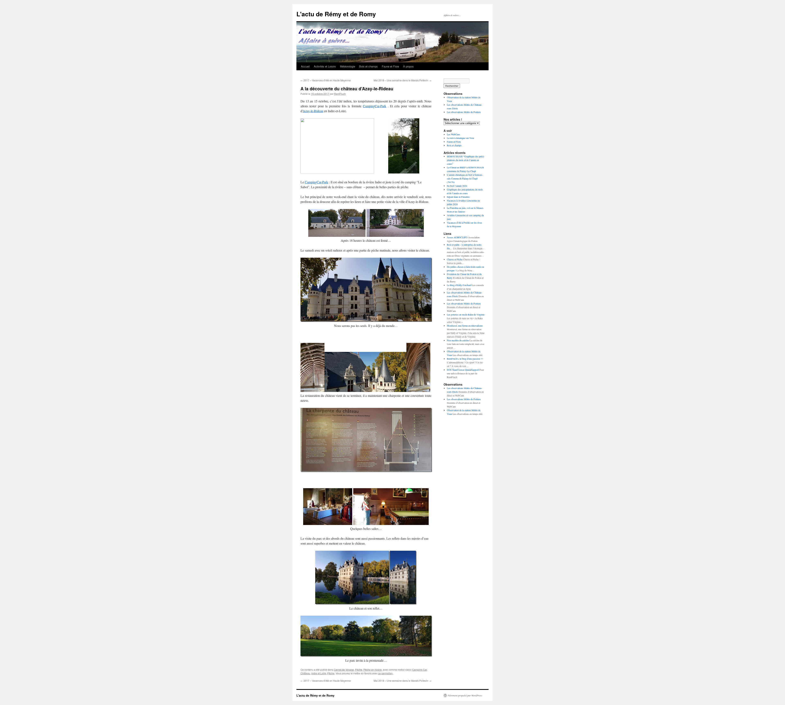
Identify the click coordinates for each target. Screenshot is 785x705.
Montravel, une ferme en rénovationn (465, 325)
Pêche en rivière (372, 669)
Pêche (358, 669)
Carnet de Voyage (344, 669)
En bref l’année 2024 (457, 185)
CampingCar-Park (374, 106)
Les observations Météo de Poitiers (464, 112)
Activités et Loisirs (325, 66)
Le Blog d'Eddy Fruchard (459, 285)
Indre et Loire (318, 673)
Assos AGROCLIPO (457, 237)
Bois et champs (368, 66)
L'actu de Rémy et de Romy (336, 13)
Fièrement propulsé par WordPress (465, 695)
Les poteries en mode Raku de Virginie (465, 314)
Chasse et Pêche (454, 259)
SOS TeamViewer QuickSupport (463, 369)
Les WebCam (453, 134)
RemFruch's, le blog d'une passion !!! (465, 358)
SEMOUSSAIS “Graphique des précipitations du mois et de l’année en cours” (465, 160)
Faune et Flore (390, 66)
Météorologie (347, 66)
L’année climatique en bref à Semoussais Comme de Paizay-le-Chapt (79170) (465, 178)
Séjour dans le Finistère (458, 196)
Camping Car (419, 669)
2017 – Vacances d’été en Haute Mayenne (326, 80)
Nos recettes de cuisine (458, 340)
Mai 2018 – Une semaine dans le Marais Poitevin (402, 80)
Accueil (305, 66)
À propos (408, 66)
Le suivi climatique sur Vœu (460, 138)
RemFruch (340, 93)
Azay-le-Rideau (313, 111)
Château (305, 673)
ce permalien (385, 673)
